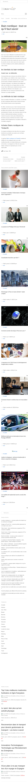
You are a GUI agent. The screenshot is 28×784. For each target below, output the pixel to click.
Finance (3, 624)
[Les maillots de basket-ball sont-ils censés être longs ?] (14, 472)
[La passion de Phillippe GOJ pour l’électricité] (14, 208)
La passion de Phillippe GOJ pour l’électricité (13, 226)
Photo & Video (4, 638)
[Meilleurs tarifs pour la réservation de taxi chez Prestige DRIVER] (14, 415)
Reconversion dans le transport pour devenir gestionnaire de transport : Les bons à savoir (13, 727)
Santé (2, 641)
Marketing (3, 633)
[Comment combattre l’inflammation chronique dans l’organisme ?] (14, 170)
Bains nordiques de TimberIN (13, 138)
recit (3, 34)
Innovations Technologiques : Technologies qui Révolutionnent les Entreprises (14, 748)
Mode (2, 636)
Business (3, 617)
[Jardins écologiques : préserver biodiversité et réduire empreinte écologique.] (14, 451)
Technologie (3, 648)
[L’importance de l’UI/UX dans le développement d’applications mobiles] (14, 344)
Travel (2, 650)
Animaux (3, 607)
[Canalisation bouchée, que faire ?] (14, 240)
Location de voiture (5, 629)
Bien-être (3, 614)
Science (3, 643)
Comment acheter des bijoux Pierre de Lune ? (13, 330)
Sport (2, 646)
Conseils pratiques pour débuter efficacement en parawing (13, 590)
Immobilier (3, 626)
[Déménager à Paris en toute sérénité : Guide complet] (14, 271)
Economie (3, 619)
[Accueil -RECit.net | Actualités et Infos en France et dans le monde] (14, 7)
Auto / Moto (3, 609)
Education (3, 621)
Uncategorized (4, 653)
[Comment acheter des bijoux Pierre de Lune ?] (14, 307)
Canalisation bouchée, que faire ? (10, 257)
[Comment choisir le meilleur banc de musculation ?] (14, 377)
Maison (2, 631)
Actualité (5, 21)
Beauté (2, 612)
